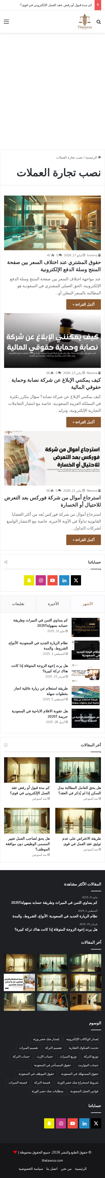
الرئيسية (91, 157)
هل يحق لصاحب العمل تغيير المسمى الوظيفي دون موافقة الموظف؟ (28, 844)
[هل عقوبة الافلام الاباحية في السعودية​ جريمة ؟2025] (86, 718)
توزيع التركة (91, 1056)
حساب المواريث (88, 1065)
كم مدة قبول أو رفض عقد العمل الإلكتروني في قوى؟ (56, 5)
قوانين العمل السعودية (84, 1091)
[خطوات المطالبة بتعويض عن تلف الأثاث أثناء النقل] (85, 1002)
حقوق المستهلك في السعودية (79, 1074)
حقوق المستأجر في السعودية (52, 1065)
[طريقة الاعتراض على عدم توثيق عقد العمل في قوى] (78, 821)
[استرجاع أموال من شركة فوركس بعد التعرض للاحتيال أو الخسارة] (52, 458)
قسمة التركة (42, 1082)
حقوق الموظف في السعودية (36, 1074)
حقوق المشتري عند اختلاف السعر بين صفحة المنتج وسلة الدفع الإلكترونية (54, 266)
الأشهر (88, 603)
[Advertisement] (52, 93)
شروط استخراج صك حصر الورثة (77, 1082)
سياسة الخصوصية (31, 1169)
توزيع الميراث (68, 1056)
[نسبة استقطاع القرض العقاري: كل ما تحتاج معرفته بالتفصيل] (19, 982)
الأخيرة (53, 603)
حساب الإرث (45, 1056)
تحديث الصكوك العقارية (83, 1048)
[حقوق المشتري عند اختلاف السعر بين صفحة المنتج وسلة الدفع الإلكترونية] (52, 223)
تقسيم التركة (53, 1048)
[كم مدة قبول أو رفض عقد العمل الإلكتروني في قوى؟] (27, 770)
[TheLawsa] (84, 21)
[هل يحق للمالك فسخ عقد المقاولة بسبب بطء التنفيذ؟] (19, 1002)
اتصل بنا (52, 1169)
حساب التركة (21, 1056)
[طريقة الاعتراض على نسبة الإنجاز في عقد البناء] (52, 1002)
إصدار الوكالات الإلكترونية (82, 1039)
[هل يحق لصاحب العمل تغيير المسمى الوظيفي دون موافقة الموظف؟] (27, 821)
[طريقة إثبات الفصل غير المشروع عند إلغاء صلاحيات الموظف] (85, 963)
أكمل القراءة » (84, 304)
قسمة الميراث (18, 1082)
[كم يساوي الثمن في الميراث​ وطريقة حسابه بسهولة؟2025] (86, 627)
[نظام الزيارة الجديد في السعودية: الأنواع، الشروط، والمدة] (86, 650)
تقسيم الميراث (28, 1048)
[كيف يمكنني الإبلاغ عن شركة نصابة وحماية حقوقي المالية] (52, 340)
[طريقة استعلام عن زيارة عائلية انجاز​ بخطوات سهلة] (86, 695)
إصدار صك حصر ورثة (46, 1039)
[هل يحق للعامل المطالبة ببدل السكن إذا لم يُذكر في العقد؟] (78, 770)
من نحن (66, 1169)
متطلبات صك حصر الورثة (47, 1091)
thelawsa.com (52, 1160)
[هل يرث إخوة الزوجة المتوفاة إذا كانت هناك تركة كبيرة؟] (86, 672)
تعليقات (18, 603)
